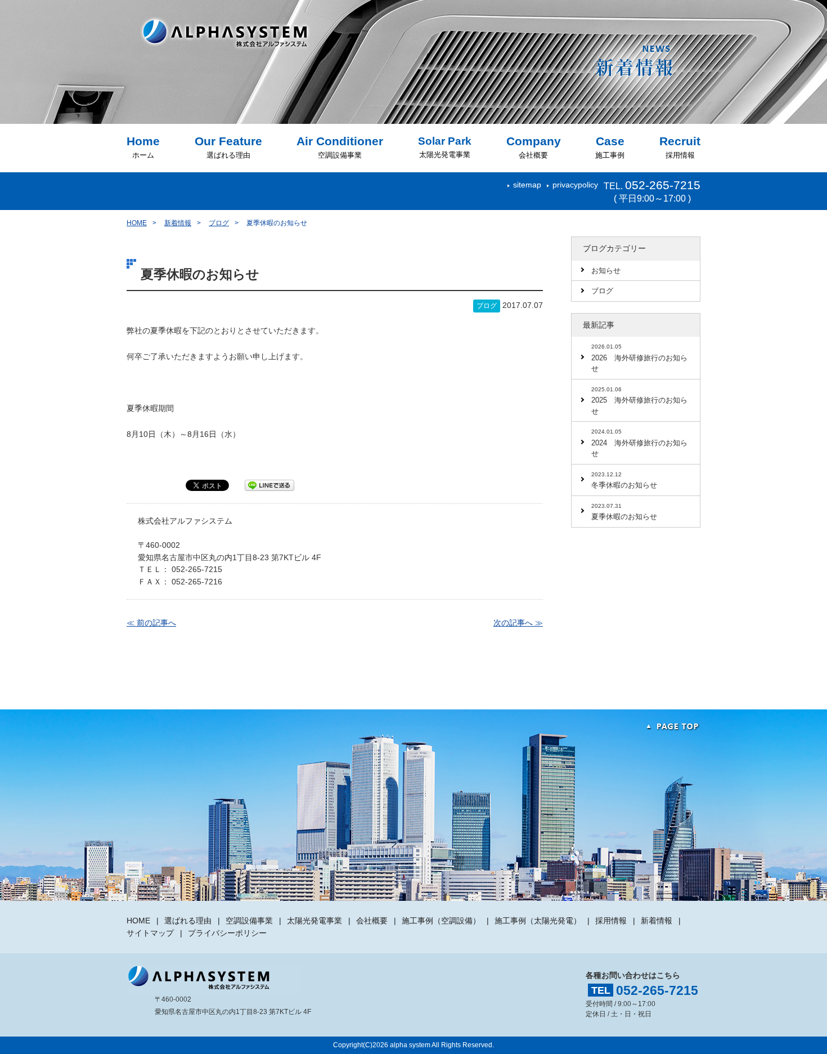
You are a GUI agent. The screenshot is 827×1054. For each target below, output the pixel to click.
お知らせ (606, 270)
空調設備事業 (339, 147)
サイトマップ (150, 932)
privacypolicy (575, 184)
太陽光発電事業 (444, 147)
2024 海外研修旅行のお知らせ (639, 443)
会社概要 (533, 147)
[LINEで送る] (269, 484)
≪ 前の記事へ (151, 622)
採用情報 (679, 147)
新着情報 (177, 223)
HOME (137, 223)
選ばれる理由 (228, 147)
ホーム (143, 147)
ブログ (219, 223)
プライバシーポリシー (227, 932)
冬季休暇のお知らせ (624, 480)
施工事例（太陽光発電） (538, 920)
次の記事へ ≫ (518, 622)
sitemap (527, 184)
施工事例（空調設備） (441, 920)
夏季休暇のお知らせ (624, 512)
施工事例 (609, 147)
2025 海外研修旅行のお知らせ (639, 401)
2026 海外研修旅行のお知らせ (639, 358)
